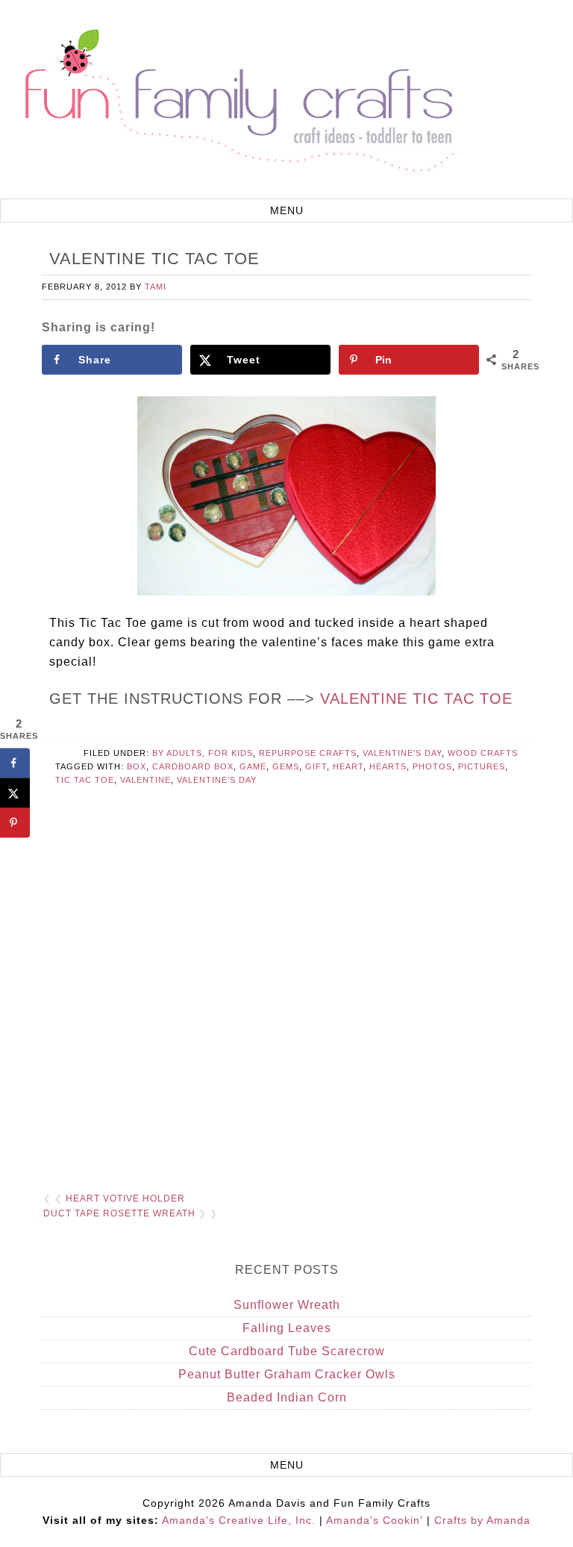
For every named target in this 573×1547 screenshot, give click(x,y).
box (136, 766)
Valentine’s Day (217, 779)
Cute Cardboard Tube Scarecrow (287, 1351)
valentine (145, 779)
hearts (388, 766)
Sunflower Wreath (287, 1304)
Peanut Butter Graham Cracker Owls (286, 1374)
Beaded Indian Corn (287, 1397)
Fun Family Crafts (237, 101)
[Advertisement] (286, 1007)
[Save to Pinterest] (15, 823)
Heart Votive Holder (125, 1198)
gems (285, 766)
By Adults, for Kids (202, 753)
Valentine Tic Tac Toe (416, 698)
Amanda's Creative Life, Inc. (239, 1520)
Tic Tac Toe (84, 779)
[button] (286, 210)
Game (252, 766)
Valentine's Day (402, 753)
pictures (481, 766)
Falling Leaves (286, 1328)
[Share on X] (15, 793)
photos (432, 766)
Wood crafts (483, 753)
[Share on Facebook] (15, 763)
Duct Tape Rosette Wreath (119, 1213)
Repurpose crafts (308, 753)
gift (316, 766)
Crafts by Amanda (482, 1520)
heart (348, 766)
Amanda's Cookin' (374, 1520)
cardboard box (193, 766)
